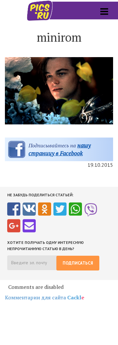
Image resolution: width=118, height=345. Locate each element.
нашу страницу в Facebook (60, 149)
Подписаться (78, 263)
